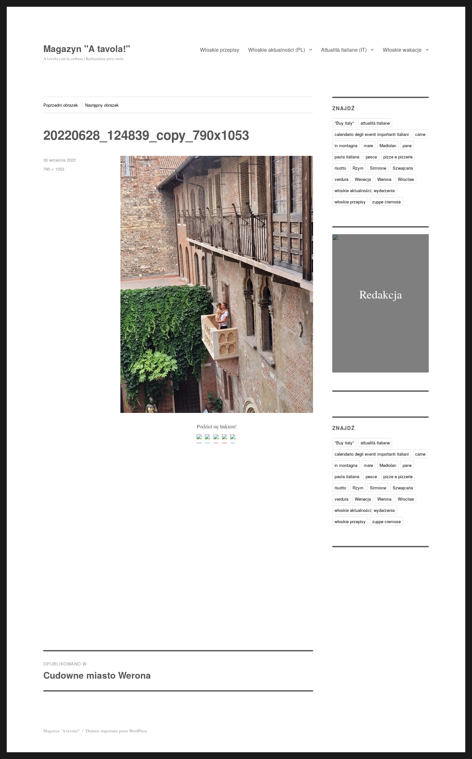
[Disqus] (178, 560)
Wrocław (406, 179)
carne (420, 134)
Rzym (358, 168)
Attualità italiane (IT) (344, 49)
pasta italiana (347, 157)
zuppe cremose (386, 202)
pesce (371, 157)
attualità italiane (375, 123)
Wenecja (363, 179)
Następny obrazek (102, 105)
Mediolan (388, 145)
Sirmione (378, 168)
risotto (340, 168)
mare (368, 145)
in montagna (346, 145)
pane (407, 145)
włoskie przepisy (350, 202)
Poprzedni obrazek (60, 105)
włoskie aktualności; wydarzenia (365, 190)
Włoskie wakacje (402, 49)
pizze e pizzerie (398, 157)
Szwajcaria (403, 168)
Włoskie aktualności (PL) (276, 49)
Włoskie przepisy (219, 49)
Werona (384, 179)
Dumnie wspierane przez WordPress (116, 731)
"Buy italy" (344, 123)
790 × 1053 (53, 169)
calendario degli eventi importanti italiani (372, 134)
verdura (341, 179)
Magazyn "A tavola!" (86, 48)
